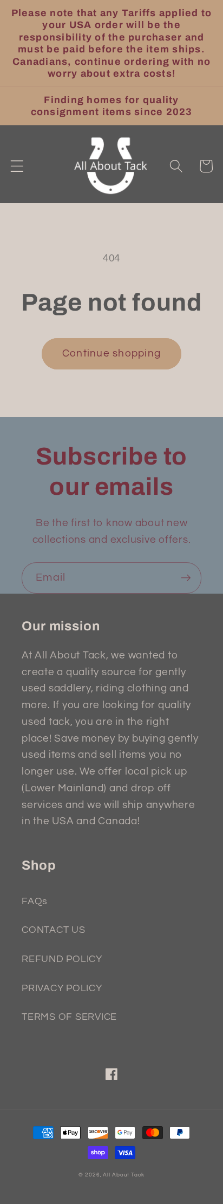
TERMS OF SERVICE (69, 1017)
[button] (17, 166)
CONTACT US (54, 930)
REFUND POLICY (62, 959)
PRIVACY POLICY (62, 988)
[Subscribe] (186, 578)
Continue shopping (111, 353)
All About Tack (123, 1175)
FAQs (35, 901)
